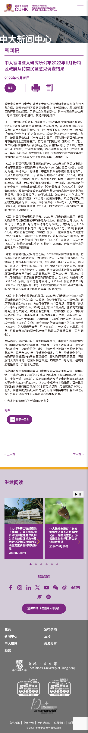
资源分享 (50, 643)
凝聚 (7, 650)
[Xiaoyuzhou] (39, 596)
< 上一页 (9, 454)
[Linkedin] (10, 92)
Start (76, 494)
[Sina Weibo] (39, 92)
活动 (47, 636)
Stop (80, 494)
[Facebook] (10, 587)
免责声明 (28, 722)
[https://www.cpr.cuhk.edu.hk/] (44, 8)
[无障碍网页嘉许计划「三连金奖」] (28, 687)
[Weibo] (64, 587)
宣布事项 (50, 629)
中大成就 (10, 643)
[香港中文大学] (16, 8)
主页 (7, 629)
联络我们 (59, 722)
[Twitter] (19, 92)
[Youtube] (46, 587)
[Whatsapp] (49, 92)
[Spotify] (48, 596)
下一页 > (78, 454)
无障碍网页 (44, 722)
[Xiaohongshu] (75, 587)
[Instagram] (19, 587)
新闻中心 (10, 636)
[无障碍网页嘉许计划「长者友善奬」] (59, 687)
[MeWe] (59, 92)
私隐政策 (14, 722)
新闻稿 (11, 50)
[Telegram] (29, 92)
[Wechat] (55, 587)
